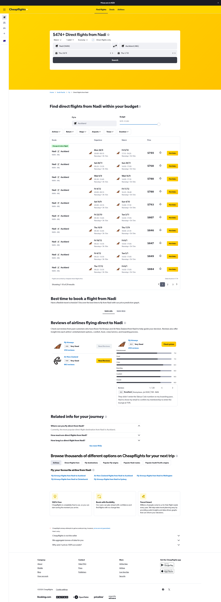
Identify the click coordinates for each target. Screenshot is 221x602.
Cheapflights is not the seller (64, 535)
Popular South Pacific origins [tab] (157, 463)
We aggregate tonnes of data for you (68, 540)
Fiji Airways (69, 342)
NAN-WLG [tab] (121, 311)
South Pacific (61, 92)
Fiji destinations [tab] (91, 463)
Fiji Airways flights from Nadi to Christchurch (69, 479)
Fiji (69, 92)
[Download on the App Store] (167, 571)
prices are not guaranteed (102, 528)
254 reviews (69, 350)
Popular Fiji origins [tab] (110, 463)
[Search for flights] (4, 17)
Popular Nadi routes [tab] (132, 463)
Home (52, 92)
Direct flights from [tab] (72, 463)
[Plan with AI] (4, 33)
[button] (218, 3)
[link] (169, 344)
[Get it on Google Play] (167, 565)
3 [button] (172, 284)
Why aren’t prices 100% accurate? (67, 545)
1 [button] (162, 284)
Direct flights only (103, 40)
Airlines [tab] (56, 463)
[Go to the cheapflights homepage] (18, 9)
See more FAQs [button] (96, 446)
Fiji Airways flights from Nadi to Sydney (110, 479)
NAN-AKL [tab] (109, 311)
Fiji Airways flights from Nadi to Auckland (68, 476)
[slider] (158, 124)
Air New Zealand (71, 357)
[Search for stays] (4, 22)
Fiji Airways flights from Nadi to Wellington (154, 476)
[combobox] (58, 40)
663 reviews (69, 364)
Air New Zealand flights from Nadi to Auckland (113, 476)
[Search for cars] (4, 28)
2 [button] (167, 284)
